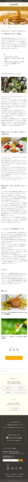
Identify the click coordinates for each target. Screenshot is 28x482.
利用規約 (20, 476)
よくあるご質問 (14, 409)
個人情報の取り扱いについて (8, 456)
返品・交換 (20, 387)
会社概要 (21, 474)
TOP (2, 368)
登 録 (21, 460)
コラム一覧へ (14, 357)
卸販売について (15, 474)
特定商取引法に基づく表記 (11, 476)
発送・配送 (8, 392)
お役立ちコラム (7, 368)
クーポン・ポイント (21, 392)
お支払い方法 (8, 387)
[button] (2, 4)
